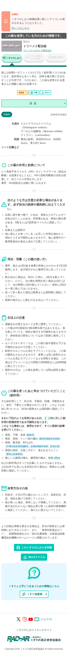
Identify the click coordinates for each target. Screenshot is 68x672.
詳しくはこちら (20, 28)
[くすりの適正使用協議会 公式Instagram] (24, 619)
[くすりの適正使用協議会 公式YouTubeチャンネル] (31, 619)
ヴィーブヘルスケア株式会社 (37, 50)
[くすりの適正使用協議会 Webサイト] (34, 639)
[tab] (11, 58)
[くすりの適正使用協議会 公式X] (18, 619)
